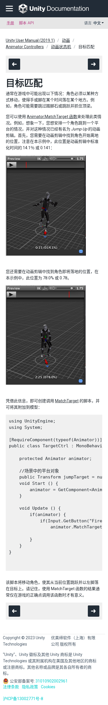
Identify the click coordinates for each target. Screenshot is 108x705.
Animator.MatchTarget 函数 (52, 116)
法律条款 (11, 687)
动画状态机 (61, 46)
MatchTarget (67, 401)
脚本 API (26, 23)
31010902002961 (51, 681)
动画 (66, 40)
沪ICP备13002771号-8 (23, 698)
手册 (10, 23)
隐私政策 (30, 687)
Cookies (48, 687)
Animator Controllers (25, 46)
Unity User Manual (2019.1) (30, 40)
